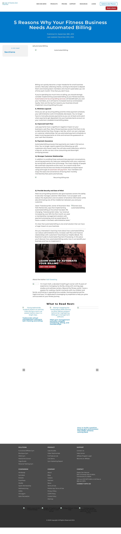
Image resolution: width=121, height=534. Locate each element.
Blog (49, 475)
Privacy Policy (52, 491)
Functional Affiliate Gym (26, 450)
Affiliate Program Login (84, 456)
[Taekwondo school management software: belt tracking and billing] (33, 308)
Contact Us (80, 450)
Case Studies (52, 450)
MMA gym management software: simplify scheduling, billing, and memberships (60, 322)
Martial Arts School (24, 458)
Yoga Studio (22, 461)
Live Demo (51, 458)
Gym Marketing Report (55, 461)
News (49, 483)
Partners (50, 480)
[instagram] (82, 486)
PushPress (21, 480)
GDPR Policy (52, 493)
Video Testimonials (54, 453)
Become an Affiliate (83, 458)
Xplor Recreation (23, 496)
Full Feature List (53, 456)
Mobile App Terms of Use (56, 488)
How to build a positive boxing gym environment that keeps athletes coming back (87, 430)
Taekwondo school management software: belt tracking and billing (33, 319)
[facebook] (77, 486)
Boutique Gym (23, 453)
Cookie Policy (52, 496)
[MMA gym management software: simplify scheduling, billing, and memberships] (60, 308)
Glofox (20, 491)
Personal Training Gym (25, 464)
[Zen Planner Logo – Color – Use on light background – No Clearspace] (12, 3)
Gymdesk (21, 475)
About (50, 472)
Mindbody (21, 472)
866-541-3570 (81, 481)
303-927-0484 (87, 479)
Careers (50, 478)
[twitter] (79, 486)
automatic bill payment (58, 170)
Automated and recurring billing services (50, 99)
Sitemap (50, 499)
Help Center (81, 453)
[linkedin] (87, 486)
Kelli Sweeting (51, 279)
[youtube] (85, 486)
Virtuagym (21, 493)
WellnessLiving (23, 488)
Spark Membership (24, 486)
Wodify (20, 483)
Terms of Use (52, 486)
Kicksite (21, 478)
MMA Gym (21, 456)
